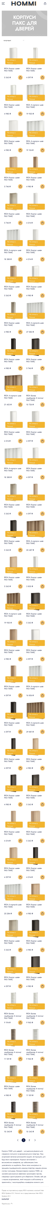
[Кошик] (45, 3)
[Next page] (35, 1140)
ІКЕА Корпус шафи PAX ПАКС (12, 69)
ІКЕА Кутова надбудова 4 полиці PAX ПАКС (34, 397)
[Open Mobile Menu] (3, 3)
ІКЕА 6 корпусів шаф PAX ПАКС (35, 324)
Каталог (5, 1199)
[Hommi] (24, 3)
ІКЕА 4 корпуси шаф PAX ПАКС (34, 106)
